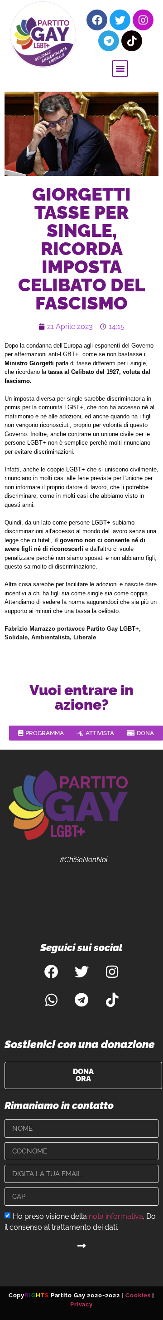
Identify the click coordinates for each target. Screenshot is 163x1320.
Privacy (81, 1304)
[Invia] (81, 1246)
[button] (120, 68)
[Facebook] (96, 20)
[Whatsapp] (51, 1000)
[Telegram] (108, 40)
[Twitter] (120, 20)
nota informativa (116, 1216)
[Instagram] (143, 20)
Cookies (137, 1295)
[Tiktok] (131, 40)
